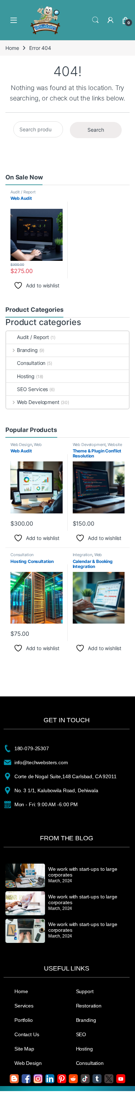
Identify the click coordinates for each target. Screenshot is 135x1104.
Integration (82, 554)
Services (23, 1006)
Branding (27, 350)
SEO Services (32, 389)
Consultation (31, 363)
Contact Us (26, 1034)
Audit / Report (23, 191)
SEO (81, 1034)
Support (85, 991)
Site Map (24, 1049)
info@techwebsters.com (41, 762)
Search (95, 20)
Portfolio (23, 1020)
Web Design (21, 444)
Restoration (89, 1006)
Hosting (26, 376)
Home (12, 48)
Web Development (38, 402)
